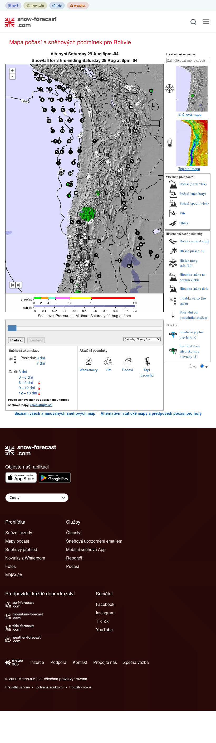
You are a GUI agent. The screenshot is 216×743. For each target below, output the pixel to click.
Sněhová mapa (189, 114)
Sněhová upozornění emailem (94, 541)
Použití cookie (80, 686)
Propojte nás (105, 662)
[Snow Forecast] (29, 22)
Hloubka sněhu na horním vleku (192, 277)
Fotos (10, 566)
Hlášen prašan (189, 250)
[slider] (12, 328)
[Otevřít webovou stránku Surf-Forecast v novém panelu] (13, 5)
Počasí (127, 369)
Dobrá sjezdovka (192, 241)
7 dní (41, 363)
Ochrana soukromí (50, 686)
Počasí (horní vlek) (193, 183)
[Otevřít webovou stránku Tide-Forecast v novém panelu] (57, 5)
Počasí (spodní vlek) (194, 203)
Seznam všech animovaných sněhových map (54, 413)
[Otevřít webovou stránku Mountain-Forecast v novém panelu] (35, 5)
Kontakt (80, 662)
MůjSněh (13, 575)
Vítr (108, 369)
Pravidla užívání (17, 686)
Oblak (184, 222)
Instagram (105, 613)
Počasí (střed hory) (193, 193)
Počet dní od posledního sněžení (193, 315)
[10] (190, 265)
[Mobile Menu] (206, 22)
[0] (207, 241)
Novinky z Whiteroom (25, 558)
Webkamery (89, 369)
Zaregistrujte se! (41, 405)
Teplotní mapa (189, 168)
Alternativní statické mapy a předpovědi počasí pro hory (151, 413)
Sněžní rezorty (18, 532)
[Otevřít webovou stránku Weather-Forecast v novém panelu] (78, 5)
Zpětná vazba (136, 662)
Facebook (105, 604)
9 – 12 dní (27, 387)
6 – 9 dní (26, 382)
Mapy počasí (17, 541)
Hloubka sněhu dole (194, 288)
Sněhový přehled (21, 549)
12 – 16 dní (28, 392)
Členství (73, 532)
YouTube (104, 629)
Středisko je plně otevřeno (192, 335)
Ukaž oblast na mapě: (181, 54)
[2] (195, 356)
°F (206, 366)
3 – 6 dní (26, 377)
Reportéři (75, 558)
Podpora (58, 662)
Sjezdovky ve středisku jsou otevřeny (189, 351)
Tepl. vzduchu (147, 372)
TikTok (102, 621)
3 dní (41, 357)
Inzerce (37, 662)
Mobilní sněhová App (86, 549)
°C (195, 366)
